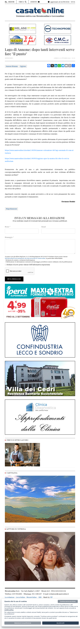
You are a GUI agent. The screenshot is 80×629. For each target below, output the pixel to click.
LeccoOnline (20, 597)
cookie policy (8, 610)
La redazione (9, 597)
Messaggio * (9, 237)
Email (43, 227)
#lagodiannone (11, 209)
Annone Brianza (12, 66)
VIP (51, 597)
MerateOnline (32, 597)
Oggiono (23, 66)
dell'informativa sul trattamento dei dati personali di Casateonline (25, 258)
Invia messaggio (14, 279)
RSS (40, 597)
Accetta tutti (60, 623)
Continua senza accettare (68, 601)
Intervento (9, 58)
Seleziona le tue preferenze (22, 623)
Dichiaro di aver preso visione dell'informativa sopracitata (28, 265)
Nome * (7, 227)
